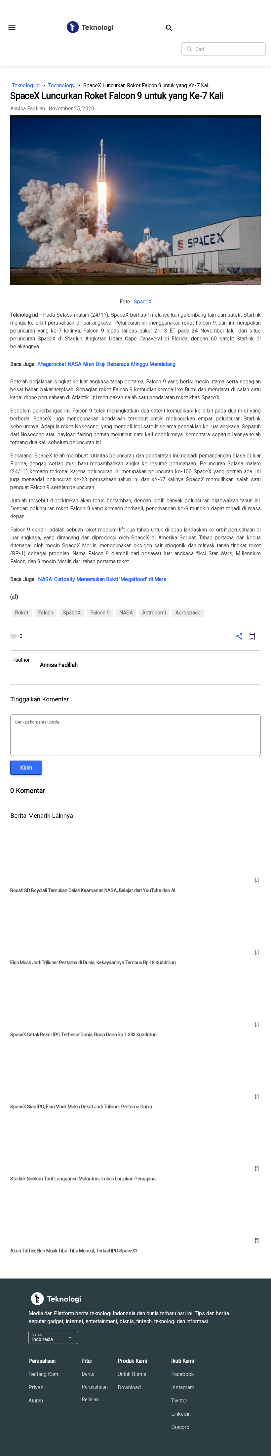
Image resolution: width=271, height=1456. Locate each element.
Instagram (182, 1387)
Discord (180, 1427)
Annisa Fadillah (27, 108)
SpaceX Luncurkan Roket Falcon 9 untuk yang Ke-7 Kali (146, 85)
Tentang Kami (43, 1374)
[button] (12, 28)
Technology (61, 85)
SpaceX (143, 301)
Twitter (179, 1400)
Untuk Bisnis (132, 1374)
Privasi (36, 1387)
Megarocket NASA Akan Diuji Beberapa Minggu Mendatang (106, 364)
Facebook (182, 1374)
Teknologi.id (26, 85)
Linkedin (181, 1414)
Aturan (35, 1400)
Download (129, 1387)
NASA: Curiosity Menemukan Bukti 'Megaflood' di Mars (102, 579)
